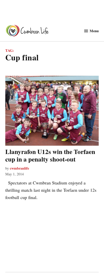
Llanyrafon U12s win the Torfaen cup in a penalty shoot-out (50, 155)
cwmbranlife (19, 168)
